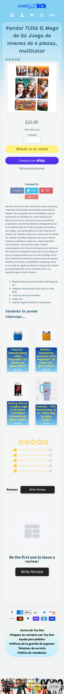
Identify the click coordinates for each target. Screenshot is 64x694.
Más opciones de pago (32, 168)
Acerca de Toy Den (32, 630)
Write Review (37, 490)
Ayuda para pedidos (32, 639)
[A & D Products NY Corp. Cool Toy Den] (32, 6)
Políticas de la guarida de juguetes (32, 644)
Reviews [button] (12, 490)
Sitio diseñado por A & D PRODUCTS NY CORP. (32, 687)
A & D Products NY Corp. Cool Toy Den (35, 679)
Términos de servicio (32, 648)
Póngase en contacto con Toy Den (32, 635)
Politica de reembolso (32, 653)
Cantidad (32, 135)
